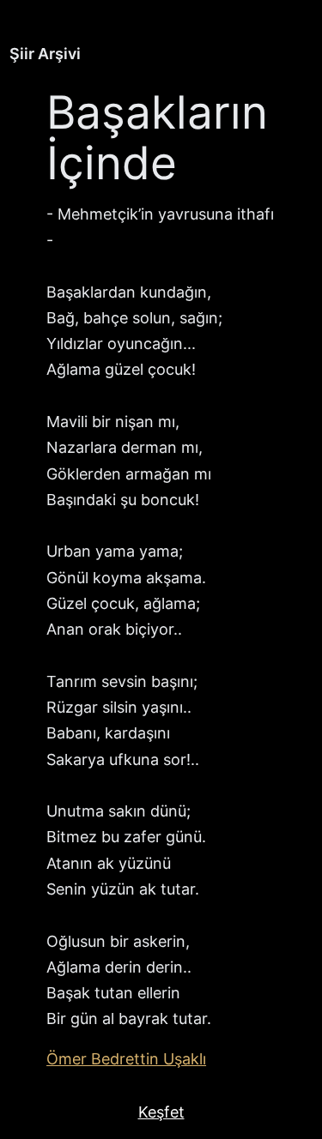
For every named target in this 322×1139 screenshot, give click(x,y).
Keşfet (161, 1112)
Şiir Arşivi (45, 54)
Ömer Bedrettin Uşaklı (126, 1059)
